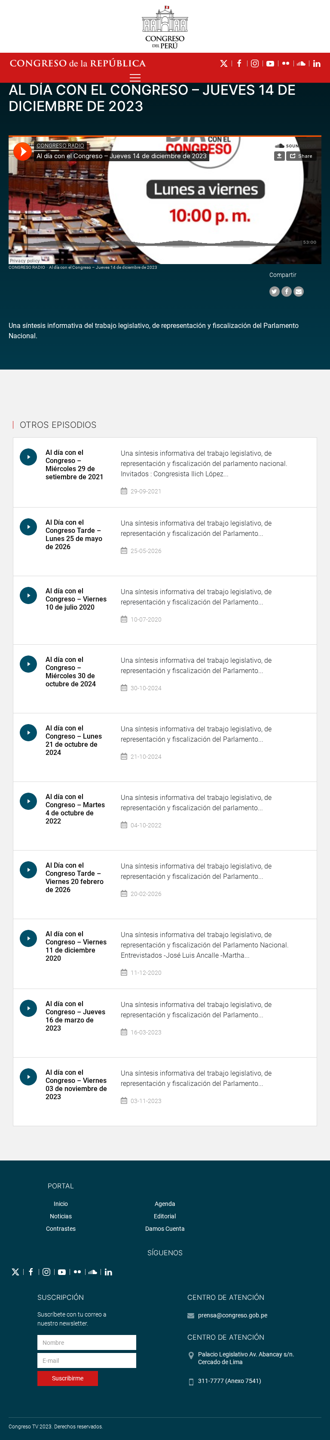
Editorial (165, 1216)
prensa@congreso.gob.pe (232, 1315)
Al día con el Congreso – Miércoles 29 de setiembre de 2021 (75, 464)
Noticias (61, 1216)
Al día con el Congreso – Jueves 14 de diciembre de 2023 (103, 267)
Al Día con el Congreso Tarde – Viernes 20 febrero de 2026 (75, 877)
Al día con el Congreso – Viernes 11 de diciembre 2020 (76, 946)
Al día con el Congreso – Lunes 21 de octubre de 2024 (74, 740)
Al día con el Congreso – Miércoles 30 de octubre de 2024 (71, 671)
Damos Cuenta (165, 1228)
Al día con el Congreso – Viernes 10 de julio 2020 (76, 599)
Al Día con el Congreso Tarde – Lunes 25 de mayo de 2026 (74, 534)
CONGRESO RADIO (27, 267)
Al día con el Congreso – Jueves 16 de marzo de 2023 (75, 1016)
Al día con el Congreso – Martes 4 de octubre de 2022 (75, 809)
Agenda (165, 1203)
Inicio (61, 1203)
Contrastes (61, 1228)
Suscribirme (67, 1378)
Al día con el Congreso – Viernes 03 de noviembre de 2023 (76, 1084)
